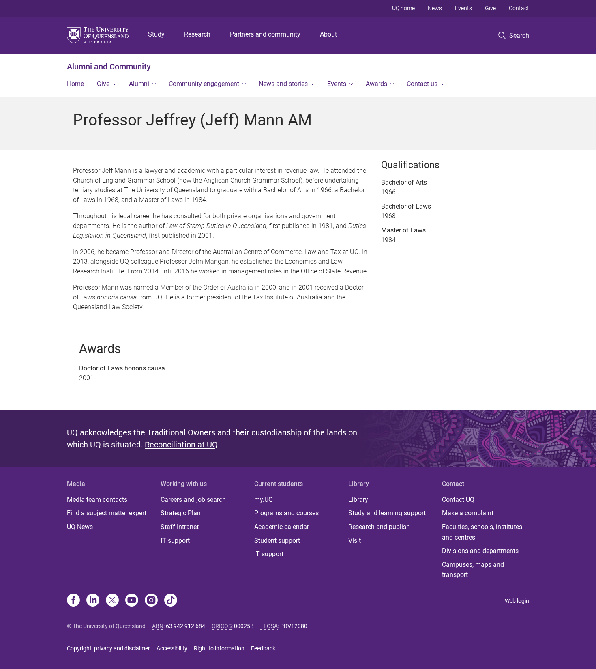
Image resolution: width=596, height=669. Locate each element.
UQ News (80, 527)
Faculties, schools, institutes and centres (482, 532)
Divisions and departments (480, 551)
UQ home (403, 8)
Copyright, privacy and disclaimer (108, 648)
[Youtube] (131, 601)
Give (490, 8)
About (328, 34)
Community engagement (204, 84)
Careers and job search (193, 499)
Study (156, 34)
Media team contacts (97, 499)
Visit (354, 540)
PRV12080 (293, 626)
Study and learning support (387, 513)
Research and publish (379, 527)
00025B (244, 626)
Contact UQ (458, 499)
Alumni (139, 84)
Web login (517, 601)
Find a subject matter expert (106, 513)
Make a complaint (467, 513)
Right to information (219, 648)
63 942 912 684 (185, 626)
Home (75, 84)
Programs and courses (286, 513)
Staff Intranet (180, 527)
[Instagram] (151, 601)
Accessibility (172, 648)
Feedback (263, 648)
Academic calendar (281, 527)
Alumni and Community (109, 66)
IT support (175, 540)
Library (358, 499)
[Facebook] (73, 601)
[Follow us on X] (112, 601)
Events (463, 8)
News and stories (283, 84)
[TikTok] (170, 601)
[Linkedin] (92, 601)
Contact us (422, 84)
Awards (376, 84)
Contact (519, 8)
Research (197, 34)
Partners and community (265, 34)
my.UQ (263, 499)
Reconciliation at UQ (181, 445)
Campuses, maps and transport (473, 570)
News (435, 8)
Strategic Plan (181, 513)
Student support (277, 540)
